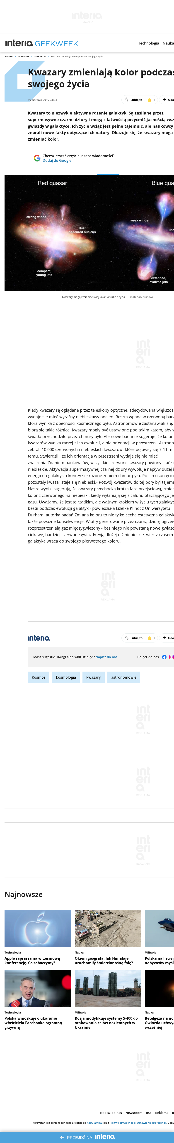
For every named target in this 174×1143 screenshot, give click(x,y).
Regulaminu (95, 1123)
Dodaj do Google (78, 160)
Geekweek (23, 56)
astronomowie (123, 677)
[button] (148, 43)
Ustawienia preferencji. (152, 1122)
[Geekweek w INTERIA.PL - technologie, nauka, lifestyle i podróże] (56, 43)
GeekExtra (40, 56)
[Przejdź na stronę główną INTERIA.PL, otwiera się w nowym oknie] (19, 43)
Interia (9, 56)
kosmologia (66, 677)
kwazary (93, 677)
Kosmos (39, 677)
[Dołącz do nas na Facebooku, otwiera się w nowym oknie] (164, 657)
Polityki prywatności (122, 1123)
